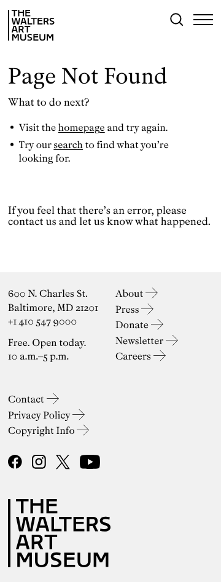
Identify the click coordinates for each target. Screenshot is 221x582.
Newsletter (140, 341)
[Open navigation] (203, 19)
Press (128, 309)
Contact (27, 399)
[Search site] (177, 19)
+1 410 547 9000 (42, 321)
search (68, 145)
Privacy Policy (40, 415)
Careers (134, 356)
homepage (81, 127)
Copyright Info (42, 430)
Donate (133, 325)
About (130, 293)
